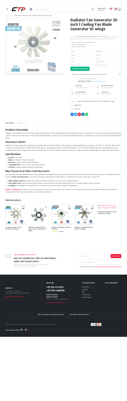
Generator (94, 101)
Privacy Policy (86, 294)
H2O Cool (100, 101)
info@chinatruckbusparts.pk (14, 296)
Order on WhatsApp (81, 69)
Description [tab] (9, 123)
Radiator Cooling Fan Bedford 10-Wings (61, 228)
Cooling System (86, 101)
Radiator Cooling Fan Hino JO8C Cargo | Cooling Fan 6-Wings (37, 228)
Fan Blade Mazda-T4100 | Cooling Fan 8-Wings (13, 228)
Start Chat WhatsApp (99, 81)
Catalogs (85, 289)
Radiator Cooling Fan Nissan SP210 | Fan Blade (84, 228)
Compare (23, 210)
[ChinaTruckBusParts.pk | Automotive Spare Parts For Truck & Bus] (18, 9)
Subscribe (116, 256)
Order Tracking (86, 297)
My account (85, 287)
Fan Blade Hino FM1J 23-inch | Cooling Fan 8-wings (107, 212)
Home (6, 15)
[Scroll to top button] (122, 397)
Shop (11, 15)
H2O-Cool (77, 109)
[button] (9, 71)
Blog (83, 292)
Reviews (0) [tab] (21, 123)
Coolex (79, 101)
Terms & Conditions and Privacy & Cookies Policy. (109, 266)
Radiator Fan (107, 101)
